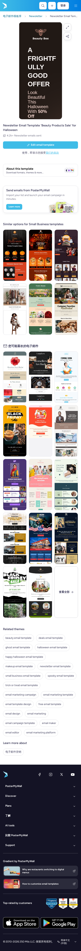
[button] (67, 27)
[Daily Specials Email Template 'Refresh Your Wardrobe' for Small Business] (15, 309)
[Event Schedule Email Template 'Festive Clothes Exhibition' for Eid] (15, 484)
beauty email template (18, 638)
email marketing (36, 713)
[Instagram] (50, 774)
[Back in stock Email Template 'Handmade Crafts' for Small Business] (40, 377)
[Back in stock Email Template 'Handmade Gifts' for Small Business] (66, 309)
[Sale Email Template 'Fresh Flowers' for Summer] (40, 309)
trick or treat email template (21, 685)
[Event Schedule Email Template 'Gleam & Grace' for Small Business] (66, 484)
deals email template (51, 638)
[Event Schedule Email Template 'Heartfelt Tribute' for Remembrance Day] (15, 377)
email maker (49, 723)
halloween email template (52, 647)
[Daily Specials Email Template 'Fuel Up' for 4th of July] (40, 538)
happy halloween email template (24, 656)
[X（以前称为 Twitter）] (61, 774)
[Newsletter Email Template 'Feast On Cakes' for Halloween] (15, 255)
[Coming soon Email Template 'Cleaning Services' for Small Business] (66, 377)
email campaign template (20, 723)
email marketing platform (41, 732)
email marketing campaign (20, 694)
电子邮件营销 (13, 751)
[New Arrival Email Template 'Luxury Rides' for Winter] (15, 538)
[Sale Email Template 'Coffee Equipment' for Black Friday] (15, 431)
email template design (18, 704)
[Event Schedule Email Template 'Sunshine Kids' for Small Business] (40, 484)
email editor (12, 732)
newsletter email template (55, 666)
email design (12, 713)
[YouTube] (72, 774)
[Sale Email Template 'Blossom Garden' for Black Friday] (15, 592)
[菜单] (75, 5)
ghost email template (17, 647)
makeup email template (19, 666)
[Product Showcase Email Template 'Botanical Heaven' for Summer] (40, 592)
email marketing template (58, 694)
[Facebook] (39, 774)
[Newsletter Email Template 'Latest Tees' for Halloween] (66, 255)
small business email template (22, 675)
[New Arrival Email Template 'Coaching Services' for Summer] (66, 431)
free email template (49, 704)
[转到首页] (4, 5)
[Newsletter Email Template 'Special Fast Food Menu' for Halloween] (40, 255)
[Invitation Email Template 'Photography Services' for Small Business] (66, 538)
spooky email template (61, 675)
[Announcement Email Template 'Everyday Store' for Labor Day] (40, 431)
